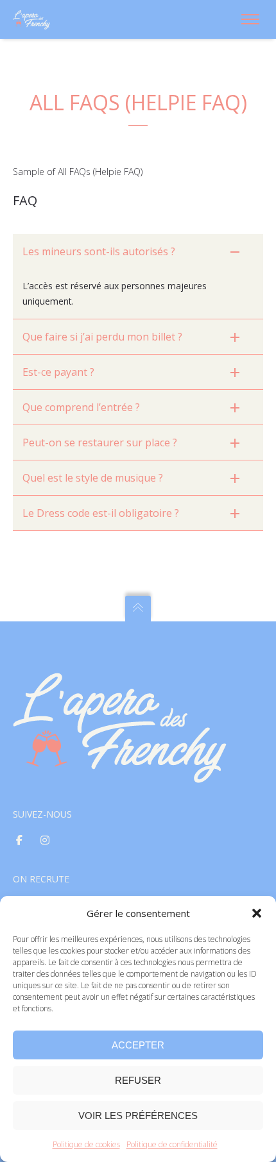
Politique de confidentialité (172, 1144)
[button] (256, 913)
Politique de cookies (86, 1144)
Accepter (138, 1045)
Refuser (138, 1080)
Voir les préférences (138, 1115)
